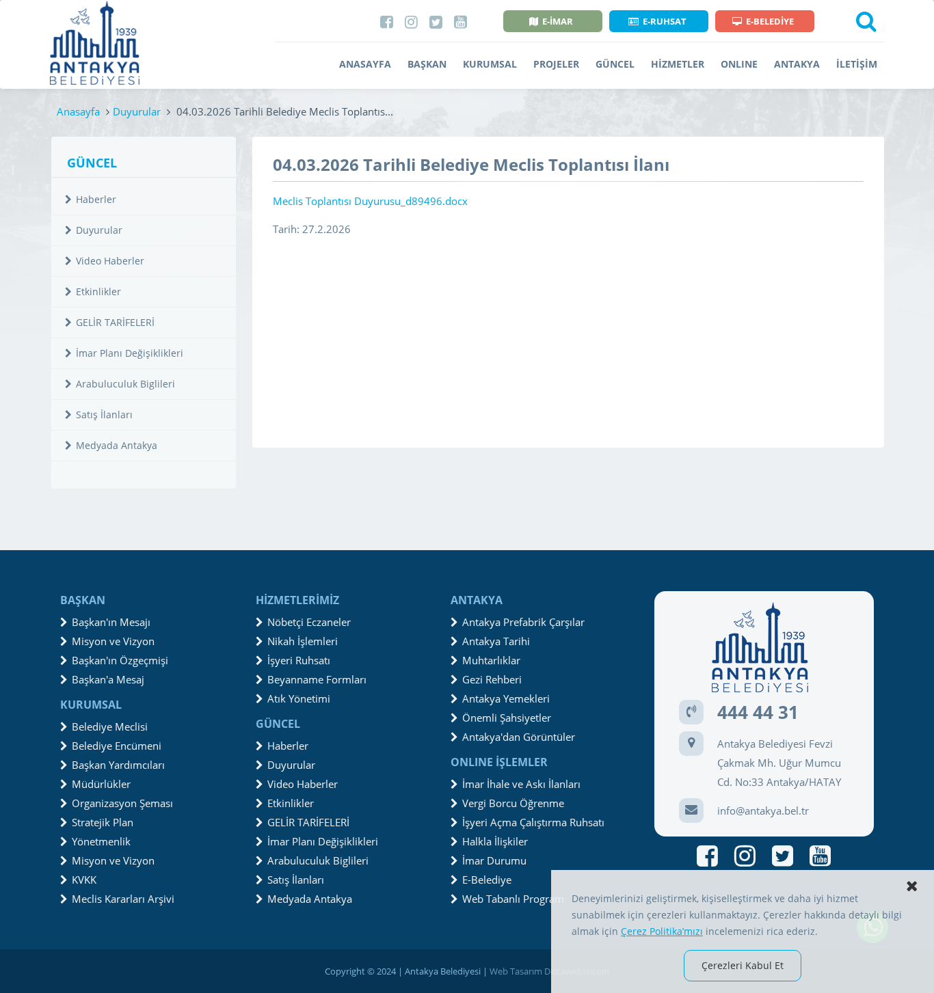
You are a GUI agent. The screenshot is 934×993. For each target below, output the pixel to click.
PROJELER (556, 63)
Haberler (96, 199)
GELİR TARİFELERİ (115, 322)
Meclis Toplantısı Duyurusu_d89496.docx (370, 201)
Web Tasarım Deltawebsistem (549, 971)
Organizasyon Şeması (122, 803)
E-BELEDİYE (770, 21)
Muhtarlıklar (491, 660)
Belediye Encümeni (116, 745)
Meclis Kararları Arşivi (123, 899)
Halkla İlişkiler (495, 841)
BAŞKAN (427, 63)
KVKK (84, 879)
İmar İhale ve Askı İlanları (521, 784)
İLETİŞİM (856, 63)
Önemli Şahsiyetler (506, 717)
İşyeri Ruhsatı (298, 660)
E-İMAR (557, 21)
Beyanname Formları (316, 679)
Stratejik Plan (102, 822)
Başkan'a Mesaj (108, 679)
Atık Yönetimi (298, 698)
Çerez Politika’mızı (662, 931)
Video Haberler (110, 260)
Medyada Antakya (116, 445)
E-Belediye (486, 879)
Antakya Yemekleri (506, 698)
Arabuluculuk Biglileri (125, 383)
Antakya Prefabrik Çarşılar (523, 622)
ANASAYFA (365, 63)
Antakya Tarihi (496, 641)
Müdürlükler (101, 784)
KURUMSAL (490, 63)
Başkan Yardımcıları (118, 765)
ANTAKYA (797, 63)
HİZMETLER (677, 63)
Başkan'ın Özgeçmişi (120, 660)
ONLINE (739, 63)
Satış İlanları (104, 414)
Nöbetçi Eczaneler (309, 622)
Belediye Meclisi (110, 726)
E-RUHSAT (664, 21)
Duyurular (137, 111)
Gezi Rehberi (492, 679)
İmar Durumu (494, 860)
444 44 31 (758, 712)
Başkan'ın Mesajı (111, 622)
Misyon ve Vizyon (113, 641)
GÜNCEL (615, 63)
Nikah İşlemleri (302, 641)
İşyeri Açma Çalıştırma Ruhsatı (533, 822)
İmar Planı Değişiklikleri (129, 352)
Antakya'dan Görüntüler (518, 737)
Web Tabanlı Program (513, 899)
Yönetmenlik (101, 841)
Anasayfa (78, 111)
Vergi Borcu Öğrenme (513, 803)
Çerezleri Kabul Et (743, 965)
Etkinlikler (98, 291)
